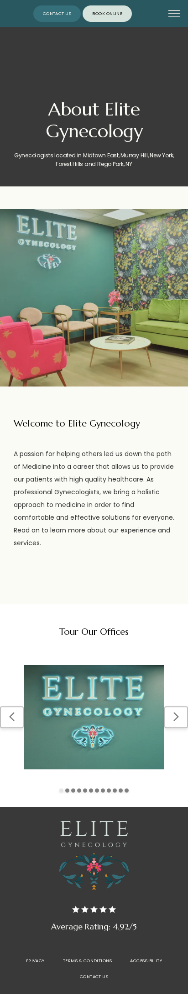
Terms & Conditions (87, 961)
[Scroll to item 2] (67, 790)
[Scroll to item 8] (103, 790)
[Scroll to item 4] (79, 790)
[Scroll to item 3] (73, 790)
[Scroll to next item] (176, 717)
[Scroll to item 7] (97, 790)
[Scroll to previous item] (12, 717)
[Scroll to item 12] (127, 790)
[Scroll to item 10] (115, 790)
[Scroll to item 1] (61, 790)
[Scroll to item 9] (109, 790)
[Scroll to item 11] (121, 790)
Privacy (35, 961)
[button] (174, 14)
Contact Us (94, 976)
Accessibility (146, 961)
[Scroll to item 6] (91, 790)
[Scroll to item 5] (85, 790)
